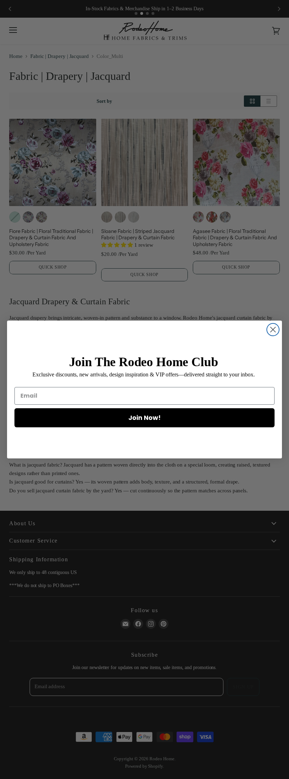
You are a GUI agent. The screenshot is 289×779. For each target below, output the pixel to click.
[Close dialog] (273, 329)
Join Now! (144, 417)
